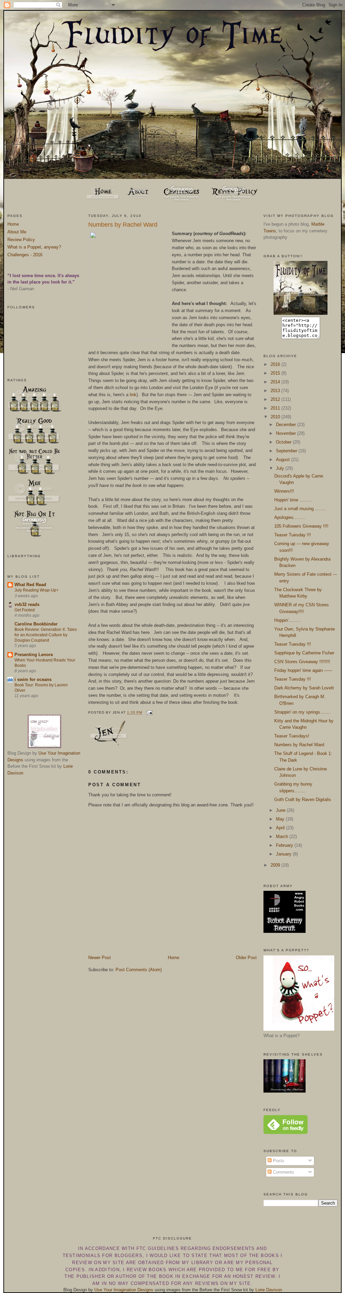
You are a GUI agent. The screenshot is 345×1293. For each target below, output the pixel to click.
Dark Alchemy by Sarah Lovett (304, 687)
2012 (276, 399)
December (286, 424)
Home (13, 224)
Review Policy (21, 239)
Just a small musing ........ (300, 508)
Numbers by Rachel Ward (122, 224)
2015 (276, 373)
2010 (276, 416)
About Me (16, 231)
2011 (276, 408)
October (284, 442)
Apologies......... (290, 517)
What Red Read (30, 584)
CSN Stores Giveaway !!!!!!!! (302, 661)
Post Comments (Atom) (139, 969)
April (281, 827)
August (283, 459)
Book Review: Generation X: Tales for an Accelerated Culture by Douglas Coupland (45, 635)
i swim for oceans (33, 679)
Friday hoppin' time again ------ (303, 670)
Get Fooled (24, 610)
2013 (276, 390)
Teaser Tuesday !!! (292, 534)
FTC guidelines (157, 1248)
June (281, 810)
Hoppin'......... (287, 620)
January (284, 854)
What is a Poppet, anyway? (34, 247)
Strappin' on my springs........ (302, 712)
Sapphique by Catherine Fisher (304, 652)
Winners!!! (284, 491)
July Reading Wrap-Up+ (36, 590)
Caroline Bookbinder (36, 623)
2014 (276, 381)
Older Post (246, 957)
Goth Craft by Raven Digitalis (302, 799)
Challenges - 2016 (24, 254)
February (285, 845)
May (281, 819)
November (286, 433)
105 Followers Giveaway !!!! (301, 526)
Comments (283, 1172)
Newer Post (99, 957)
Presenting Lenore (33, 654)
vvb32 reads (26, 604)
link (133, 394)
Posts (278, 1160)
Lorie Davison (268, 1289)
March (282, 836)
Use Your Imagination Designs (123, 1289)
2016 (276, 364)
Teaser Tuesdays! (291, 735)
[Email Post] (149, 713)
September (287, 450)
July (280, 468)
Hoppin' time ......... (293, 499)
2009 (276, 865)
